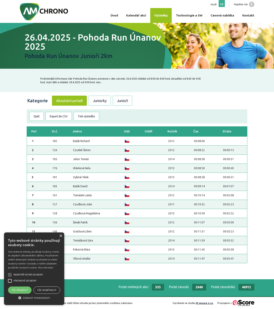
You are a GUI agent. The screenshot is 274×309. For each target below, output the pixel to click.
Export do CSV (59, 116)
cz (221, 4)
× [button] (60, 235)
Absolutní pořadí (69, 101)
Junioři (122, 101)
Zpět (36, 116)
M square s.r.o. (204, 303)
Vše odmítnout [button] (46, 290)
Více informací (45, 267)
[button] (34, 298)
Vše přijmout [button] (20, 290)
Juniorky (100, 101)
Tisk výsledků (86, 116)
